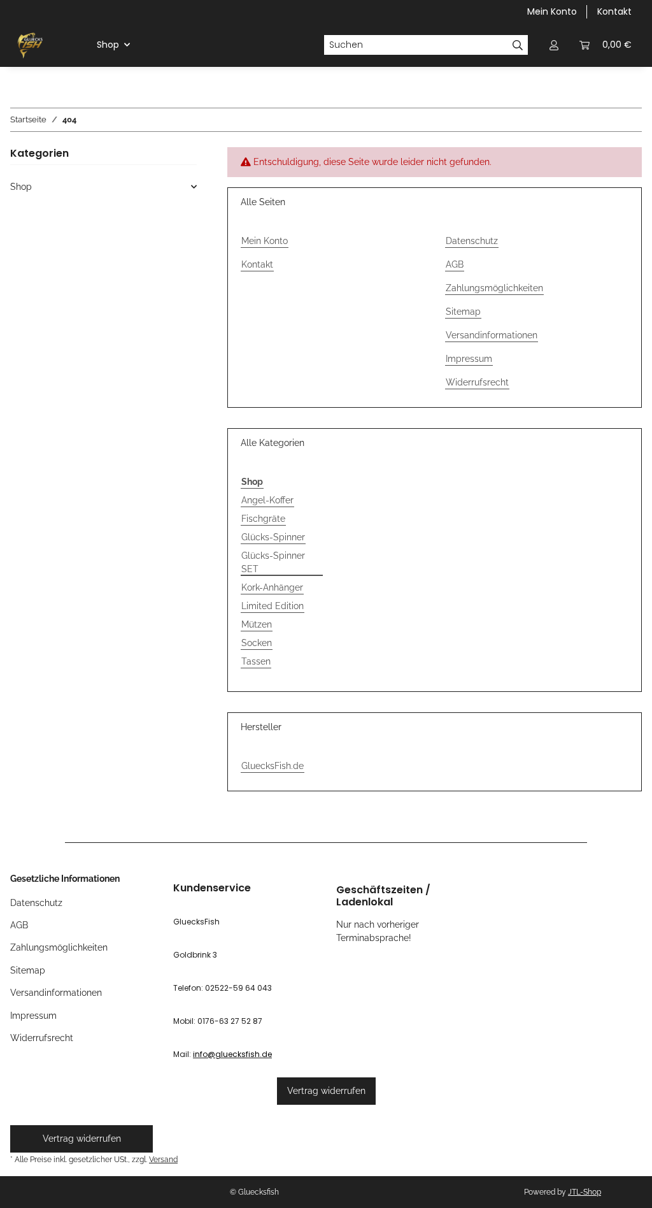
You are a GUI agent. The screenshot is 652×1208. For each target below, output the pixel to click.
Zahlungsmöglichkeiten (494, 288)
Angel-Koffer (267, 500)
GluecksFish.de (272, 766)
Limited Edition (272, 606)
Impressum (469, 359)
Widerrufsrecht (477, 382)
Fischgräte (263, 519)
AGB (455, 264)
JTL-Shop (584, 1192)
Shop (21, 187)
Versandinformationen (491, 335)
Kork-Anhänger (272, 587)
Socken (256, 643)
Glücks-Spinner (273, 537)
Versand (163, 1159)
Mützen (256, 624)
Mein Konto (552, 11)
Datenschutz (472, 241)
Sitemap (463, 311)
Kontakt (614, 11)
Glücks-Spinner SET (273, 562)
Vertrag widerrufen (326, 1091)
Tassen (256, 661)
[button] (554, 45)
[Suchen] (517, 45)
